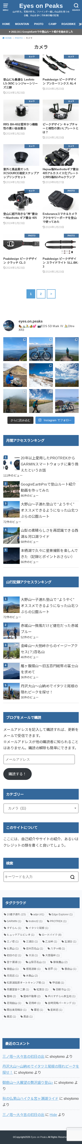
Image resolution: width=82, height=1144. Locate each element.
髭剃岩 (56, 1009)
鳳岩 (11, 1016)
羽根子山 (63, 989)
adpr (38, 914)
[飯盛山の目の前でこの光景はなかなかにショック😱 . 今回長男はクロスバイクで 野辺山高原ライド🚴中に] (15, 401)
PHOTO (38, 24)
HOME (6, 24)
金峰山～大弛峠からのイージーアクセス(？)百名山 (49, 649)
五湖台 (70, 941)
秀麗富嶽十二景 (18, 989)
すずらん (14, 928)
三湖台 (32, 941)
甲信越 (58, 982)
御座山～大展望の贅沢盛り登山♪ (27, 1082)
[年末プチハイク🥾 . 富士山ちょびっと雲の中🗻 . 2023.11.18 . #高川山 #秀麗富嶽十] (67, 375)
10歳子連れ (16, 914)
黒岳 (28, 1016)
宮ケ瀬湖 (14, 962)
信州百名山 (34, 948)
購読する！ (17, 774)
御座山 (13, 968)
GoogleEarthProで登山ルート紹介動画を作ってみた (48, 487)
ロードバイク (51, 934)
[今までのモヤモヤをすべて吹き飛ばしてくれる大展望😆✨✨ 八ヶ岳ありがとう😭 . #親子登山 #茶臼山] (67, 349)
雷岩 (38, 1009)
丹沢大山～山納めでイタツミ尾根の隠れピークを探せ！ (49, 689)
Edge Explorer (62, 914)
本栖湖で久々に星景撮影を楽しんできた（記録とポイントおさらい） (49, 554)
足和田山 (14, 1003)
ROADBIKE (68, 24)
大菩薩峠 (52, 955)
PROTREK (58, 921)
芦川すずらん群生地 (61, 996)
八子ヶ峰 (58, 948)
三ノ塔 (13, 941)
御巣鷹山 (60, 962)
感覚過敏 (33, 968)
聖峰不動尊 (31, 996)
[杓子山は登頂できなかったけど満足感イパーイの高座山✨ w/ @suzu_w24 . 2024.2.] (41, 375)
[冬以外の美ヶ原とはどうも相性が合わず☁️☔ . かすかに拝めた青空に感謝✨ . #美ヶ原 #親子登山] (41, 401)
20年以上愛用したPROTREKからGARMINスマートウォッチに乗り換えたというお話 (49, 464)
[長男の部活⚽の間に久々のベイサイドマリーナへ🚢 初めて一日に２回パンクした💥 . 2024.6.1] (41, 349)
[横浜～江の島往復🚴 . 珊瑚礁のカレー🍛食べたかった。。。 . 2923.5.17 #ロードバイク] (67, 401)
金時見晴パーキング (61, 1003)
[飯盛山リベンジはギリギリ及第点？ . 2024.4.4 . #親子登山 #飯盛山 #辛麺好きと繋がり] (15, 375)
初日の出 (14, 955)
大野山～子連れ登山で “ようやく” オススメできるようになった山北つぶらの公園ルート (49, 510)
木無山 (32, 975)
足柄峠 (34, 1003)
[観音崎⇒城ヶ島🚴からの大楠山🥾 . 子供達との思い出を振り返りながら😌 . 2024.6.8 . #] (15, 349)
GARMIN (14, 921)
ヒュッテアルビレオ (20, 934)
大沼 (33, 955)
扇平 (52, 968)
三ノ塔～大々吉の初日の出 (23, 1056)
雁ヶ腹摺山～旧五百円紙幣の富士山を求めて (49, 669)
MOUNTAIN (22, 24)
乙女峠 (51, 941)
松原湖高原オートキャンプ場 (26, 982)
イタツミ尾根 (38, 928)
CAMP (52, 24)
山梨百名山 (37, 962)
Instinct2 (35, 921)
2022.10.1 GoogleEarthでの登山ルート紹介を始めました (42, 31)
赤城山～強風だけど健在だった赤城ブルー (49, 629)
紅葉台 (42, 989)
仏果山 (13, 948)
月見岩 (13, 975)
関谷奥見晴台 (16, 1009)
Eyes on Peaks (41, 5)
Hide (53, 1115)
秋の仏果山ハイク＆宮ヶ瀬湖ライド (30, 1098)
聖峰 (11, 996)
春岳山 (70, 968)
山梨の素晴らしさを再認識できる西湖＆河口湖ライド (49, 533)
